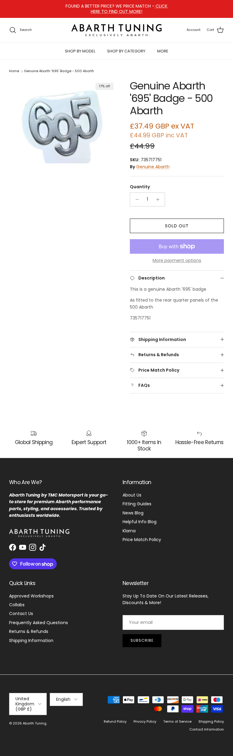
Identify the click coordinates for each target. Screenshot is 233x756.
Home (14, 71)
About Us (132, 495)
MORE (162, 51)
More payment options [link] (177, 260)
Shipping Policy (211, 721)
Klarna (129, 531)
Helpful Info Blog (140, 522)
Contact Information (206, 729)
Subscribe (142, 640)
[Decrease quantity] (135, 199)
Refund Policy (115, 721)
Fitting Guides (137, 504)
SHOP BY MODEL (80, 51)
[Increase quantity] (159, 199)
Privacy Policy (144, 721)
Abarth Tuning (34, 723)
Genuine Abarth (153, 167)
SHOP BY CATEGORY (126, 51)
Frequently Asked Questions (38, 623)
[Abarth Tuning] (116, 30)
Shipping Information (31, 640)
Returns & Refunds (28, 631)
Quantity (140, 187)
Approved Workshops (31, 596)
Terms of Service (177, 721)
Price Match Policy (142, 540)
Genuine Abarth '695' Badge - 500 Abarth (59, 71)
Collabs (17, 605)
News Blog (133, 513)
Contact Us (21, 613)
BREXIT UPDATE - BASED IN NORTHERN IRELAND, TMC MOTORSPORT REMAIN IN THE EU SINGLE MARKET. (116, 11)
